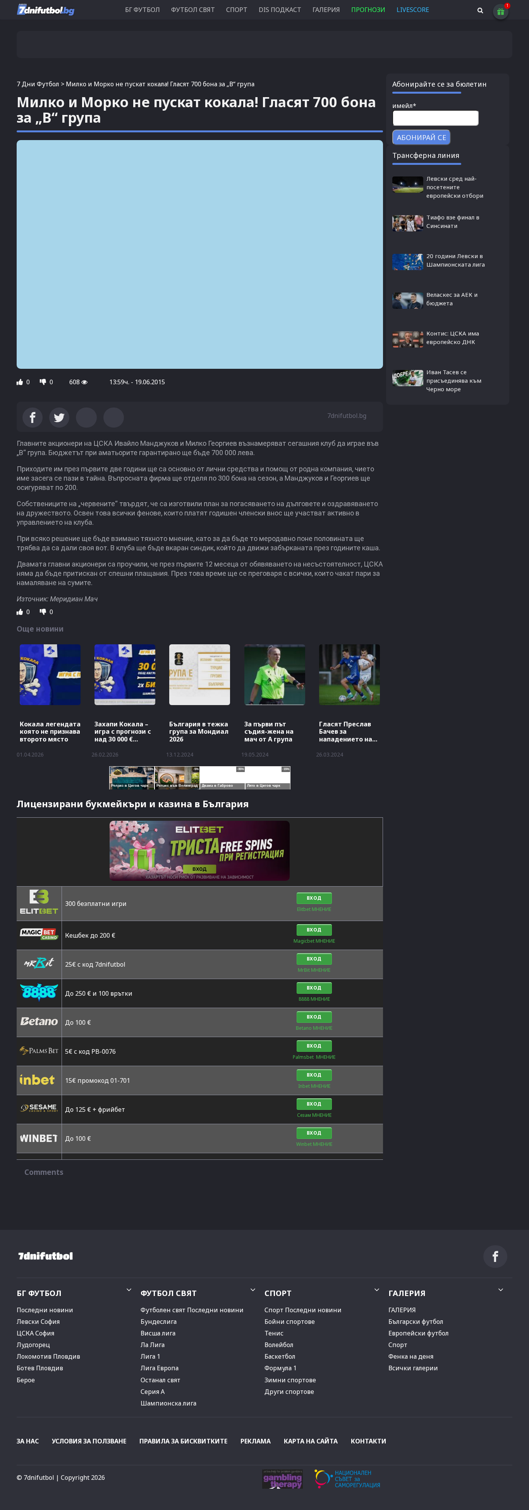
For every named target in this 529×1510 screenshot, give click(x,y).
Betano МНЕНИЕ (314, 1028)
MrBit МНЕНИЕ (314, 970)
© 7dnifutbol (35, 1477)
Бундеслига (159, 1321)
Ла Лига (153, 1345)
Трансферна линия (425, 155)
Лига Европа (160, 1368)
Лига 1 (150, 1356)
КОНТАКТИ (368, 1441)
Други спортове (289, 1391)
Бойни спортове (289, 1321)
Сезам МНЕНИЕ (314, 1115)
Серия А (153, 1391)
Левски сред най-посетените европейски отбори (454, 187)
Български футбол (415, 1321)
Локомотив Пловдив (48, 1356)
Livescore (413, 9)
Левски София (38, 1321)
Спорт (397, 1345)
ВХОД (314, 898)
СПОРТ (236, 9)
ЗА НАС (28, 1441)
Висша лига (158, 1333)
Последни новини (45, 1310)
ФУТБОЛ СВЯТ (193, 9)
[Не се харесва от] (44, 382)
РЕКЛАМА (255, 1441)
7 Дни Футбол (38, 84)
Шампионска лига (168, 1403)
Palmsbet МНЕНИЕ (314, 1057)
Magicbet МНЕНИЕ (314, 941)
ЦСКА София (35, 1333)
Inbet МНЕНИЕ (314, 1086)
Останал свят (160, 1380)
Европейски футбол (418, 1333)
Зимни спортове (290, 1380)
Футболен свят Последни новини (192, 1310)
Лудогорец (33, 1345)
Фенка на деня (410, 1356)
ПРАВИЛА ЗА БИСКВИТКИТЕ (183, 1441)
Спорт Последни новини (303, 1310)
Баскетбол (279, 1356)
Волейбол (279, 1345)
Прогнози (368, 9)
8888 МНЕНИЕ (314, 999)
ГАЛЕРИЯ (326, 9)
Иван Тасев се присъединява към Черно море (453, 380)
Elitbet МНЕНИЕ (314, 909)
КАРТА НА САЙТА (311, 1441)
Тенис (273, 1333)
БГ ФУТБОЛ (142, 9)
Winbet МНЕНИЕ (314, 1144)
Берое (26, 1380)
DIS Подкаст (280, 9)
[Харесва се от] (20, 382)
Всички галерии (413, 1368)
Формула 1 (280, 1368)
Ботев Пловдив (40, 1368)
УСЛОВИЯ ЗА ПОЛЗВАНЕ (89, 1441)
